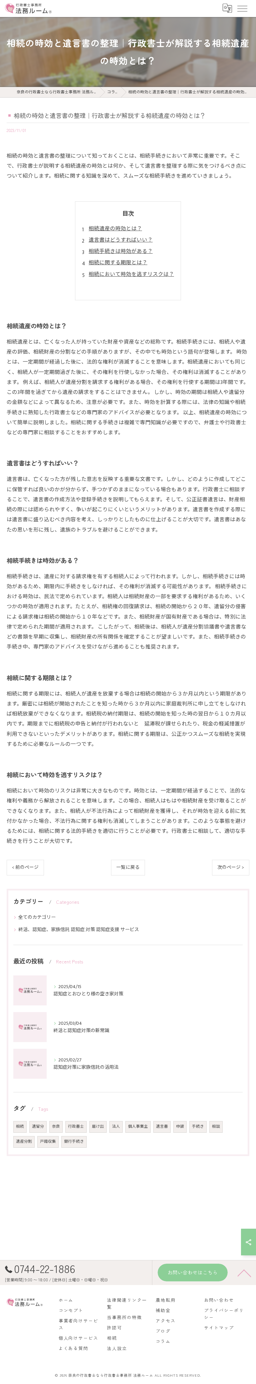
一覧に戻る (128, 867)
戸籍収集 (48, 1141)
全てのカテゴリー (37, 917)
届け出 (98, 1126)
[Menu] (242, 8)
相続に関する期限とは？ (118, 262)
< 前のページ (25, 867)
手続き (198, 1126)
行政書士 (76, 1126)
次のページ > (230, 867)
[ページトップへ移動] (244, 1272)
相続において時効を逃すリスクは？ (131, 274)
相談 (216, 1126)
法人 (116, 1126)
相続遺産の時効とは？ (115, 228)
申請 (180, 1126)
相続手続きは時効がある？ (121, 251)
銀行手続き (74, 1141)
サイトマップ (219, 1327)
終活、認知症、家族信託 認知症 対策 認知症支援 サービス (78, 929)
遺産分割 (24, 1141)
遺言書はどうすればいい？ (121, 240)
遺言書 (162, 1126)
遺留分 (38, 1126)
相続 (20, 1126)
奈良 (56, 1126)
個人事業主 (138, 1126)
